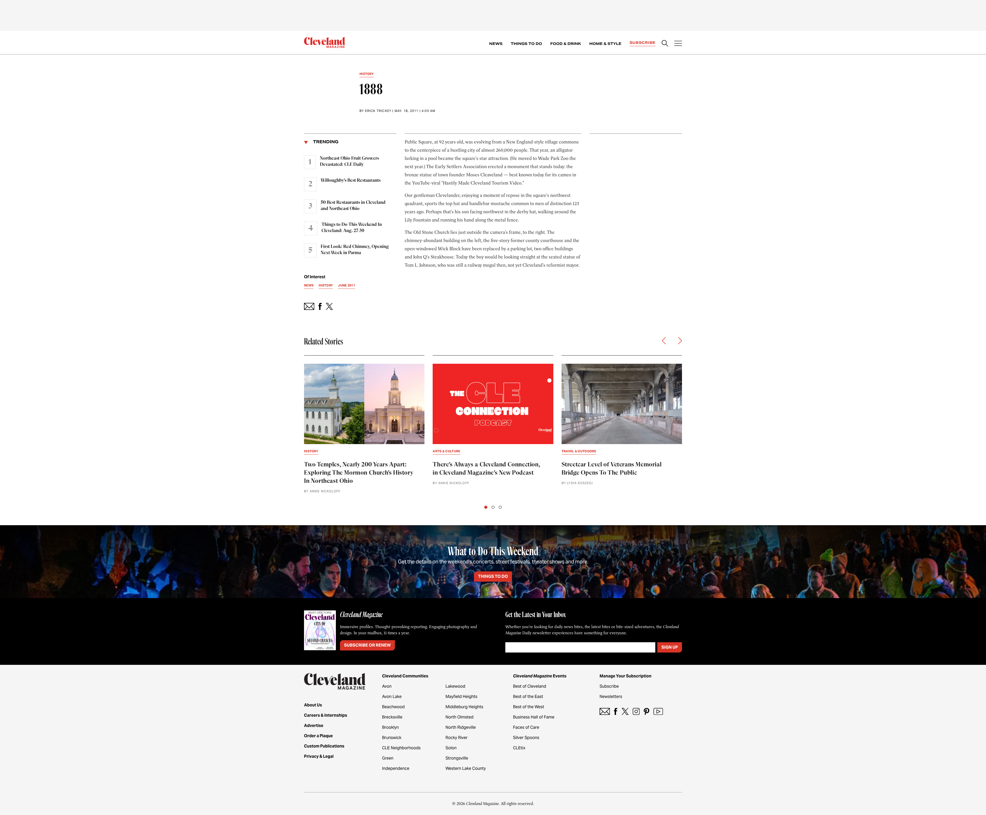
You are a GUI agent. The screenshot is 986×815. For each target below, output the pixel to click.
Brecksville (392, 717)
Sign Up (669, 647)
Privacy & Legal (319, 756)
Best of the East (528, 696)
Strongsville (456, 758)
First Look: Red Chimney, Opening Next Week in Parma (355, 249)
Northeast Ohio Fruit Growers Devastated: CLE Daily (349, 161)
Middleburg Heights (464, 706)
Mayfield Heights (461, 696)
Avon (387, 686)
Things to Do (526, 43)
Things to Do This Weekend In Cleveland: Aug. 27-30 (351, 227)
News (496, 43)
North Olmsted (459, 717)
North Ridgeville (460, 727)
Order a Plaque (318, 736)
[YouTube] (658, 711)
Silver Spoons (526, 737)
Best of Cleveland (529, 686)
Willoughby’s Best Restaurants (351, 180)
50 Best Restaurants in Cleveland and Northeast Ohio (353, 205)
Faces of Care (526, 727)
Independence (395, 768)
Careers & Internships (325, 715)
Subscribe (643, 42)
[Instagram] (636, 711)
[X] (625, 711)
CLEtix (519, 748)
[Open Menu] (678, 44)
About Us (313, 705)
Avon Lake (392, 696)
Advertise (313, 725)
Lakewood (455, 686)
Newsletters (611, 696)
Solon (451, 748)
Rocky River (456, 737)
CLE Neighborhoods (401, 748)
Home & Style (605, 43)
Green (387, 758)
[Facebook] (615, 711)
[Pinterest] (646, 711)
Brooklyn (390, 727)
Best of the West (528, 706)
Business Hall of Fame (533, 717)
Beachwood (393, 706)
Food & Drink (565, 43)
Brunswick (391, 737)
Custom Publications (324, 746)
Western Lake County (465, 768)
